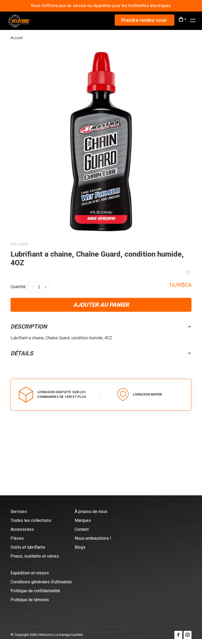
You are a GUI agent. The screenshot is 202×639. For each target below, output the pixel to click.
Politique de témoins (30, 599)
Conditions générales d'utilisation (41, 581)
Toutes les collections (31, 520)
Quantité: (19, 286)
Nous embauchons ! (93, 538)
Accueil (17, 38)
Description (29, 326)
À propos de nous (91, 511)
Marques (83, 520)
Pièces (17, 538)
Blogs (80, 547)
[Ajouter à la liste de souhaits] (188, 273)
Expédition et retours (30, 572)
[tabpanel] (101, 141)
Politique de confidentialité (35, 590)
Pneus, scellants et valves (35, 556)
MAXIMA (19, 244)
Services (19, 511)
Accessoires (22, 529)
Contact (82, 529)
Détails (22, 353)
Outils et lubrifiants (28, 547)
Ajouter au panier (101, 305)
